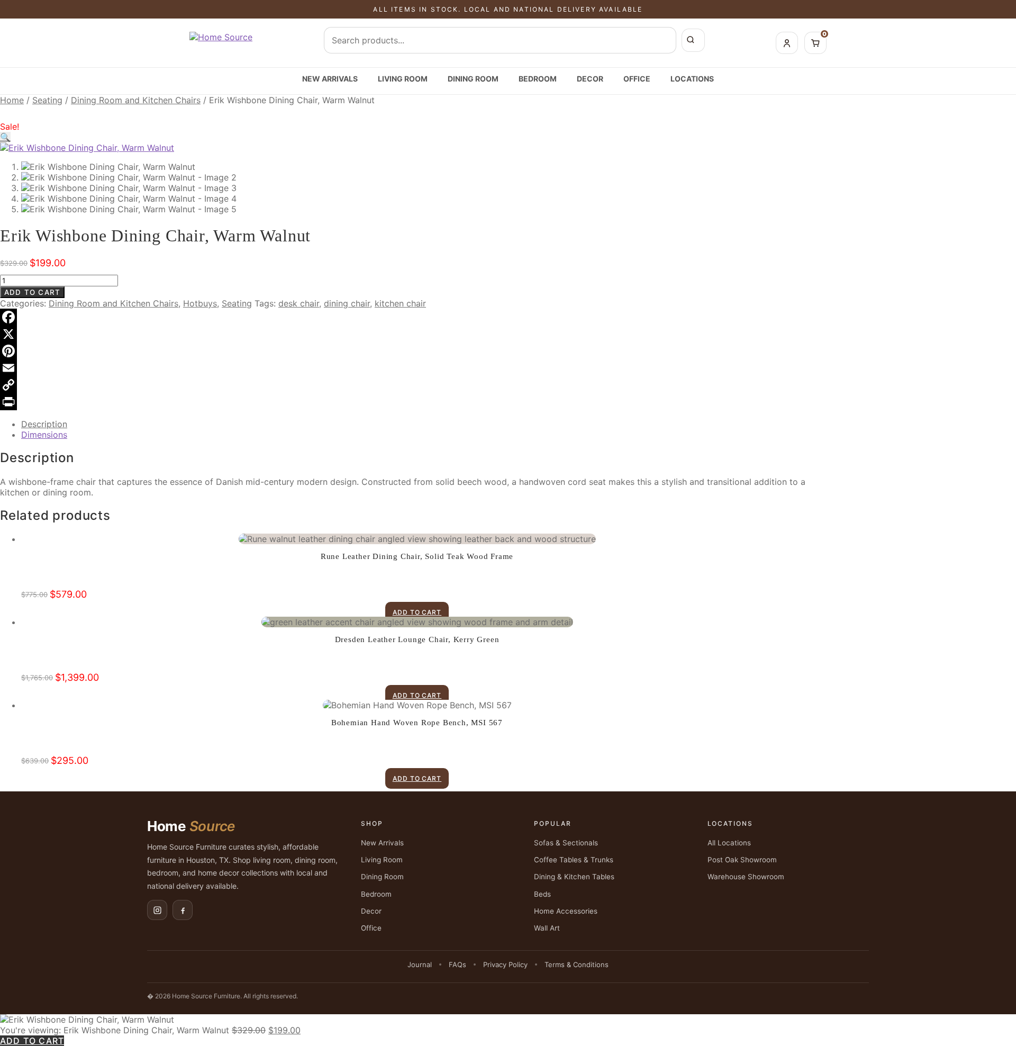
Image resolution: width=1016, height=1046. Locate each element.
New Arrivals (330, 78)
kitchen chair (400, 303)
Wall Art (547, 928)
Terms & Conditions (577, 964)
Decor (590, 78)
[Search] (693, 40)
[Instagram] (157, 910)
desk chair (298, 303)
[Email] (406, 367)
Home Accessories (565, 911)
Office (636, 78)
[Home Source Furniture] (220, 43)
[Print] (406, 401)
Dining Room (473, 78)
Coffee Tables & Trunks (573, 859)
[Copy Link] (406, 384)
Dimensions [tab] (44, 434)
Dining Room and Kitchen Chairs (136, 100)
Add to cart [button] (417, 612)
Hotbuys (200, 303)
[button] (5, 137)
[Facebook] (406, 317)
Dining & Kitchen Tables (574, 876)
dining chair (347, 303)
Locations (692, 78)
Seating (47, 100)
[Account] (787, 43)
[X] (406, 334)
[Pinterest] (406, 350)
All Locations (729, 842)
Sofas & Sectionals (566, 842)
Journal (419, 964)
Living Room (403, 78)
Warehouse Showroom (745, 876)
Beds (542, 894)
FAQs (457, 964)
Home (12, 100)
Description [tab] (44, 424)
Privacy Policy (505, 964)
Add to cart (32, 292)
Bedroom (538, 78)
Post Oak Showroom (742, 859)
